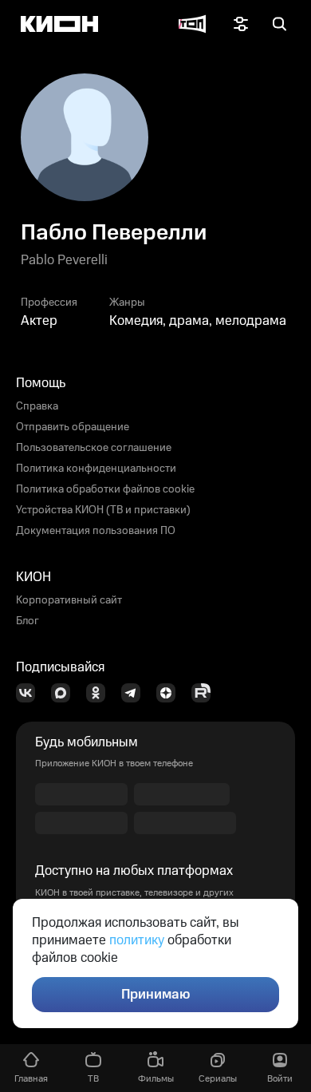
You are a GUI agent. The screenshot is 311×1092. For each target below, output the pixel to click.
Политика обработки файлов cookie (105, 489)
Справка (37, 406)
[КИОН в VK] (30, 692)
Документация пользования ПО (95, 531)
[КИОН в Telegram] (135, 692)
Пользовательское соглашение (93, 448)
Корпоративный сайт (69, 600)
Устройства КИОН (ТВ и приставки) (103, 510)
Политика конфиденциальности (96, 468)
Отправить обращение (72, 427)
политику (136, 940)
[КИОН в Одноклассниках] (100, 692)
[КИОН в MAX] (65, 692)
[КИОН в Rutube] (205, 692)
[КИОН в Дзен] (170, 692)
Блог (27, 621)
